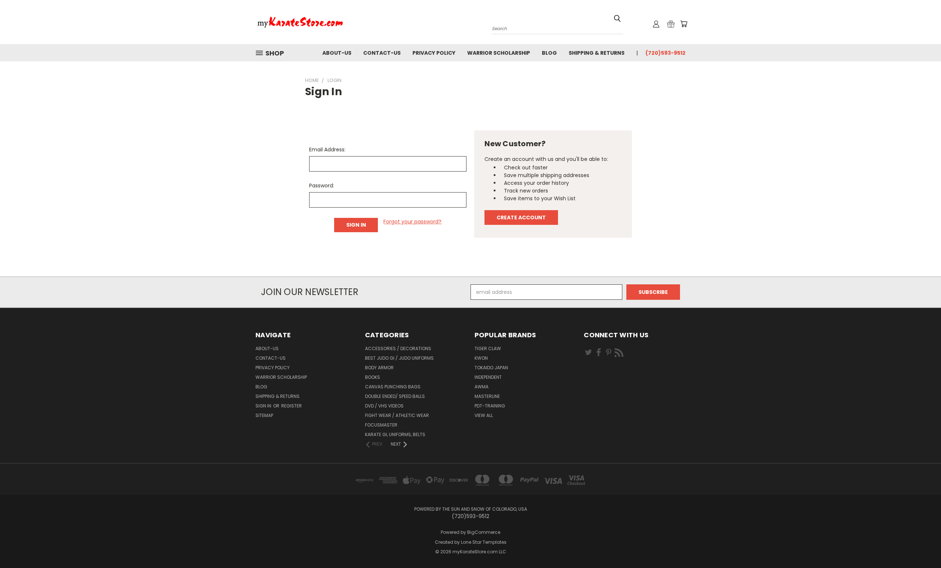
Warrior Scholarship (498, 53)
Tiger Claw (488, 348)
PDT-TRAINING (490, 406)
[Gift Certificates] (671, 24)
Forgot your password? (412, 221)
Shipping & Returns (597, 53)
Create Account (521, 217)
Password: (321, 185)
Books (372, 377)
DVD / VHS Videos (384, 406)
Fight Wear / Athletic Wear (397, 415)
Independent (488, 377)
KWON (481, 358)
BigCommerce (483, 532)
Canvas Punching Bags (393, 387)
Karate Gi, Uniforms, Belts (395, 434)
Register (291, 406)
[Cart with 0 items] (683, 24)
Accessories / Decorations (398, 348)
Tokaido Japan (491, 367)
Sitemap (264, 415)
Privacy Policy (433, 53)
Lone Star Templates (484, 542)
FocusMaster (381, 425)
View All (484, 415)
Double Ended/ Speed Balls (395, 396)
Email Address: (327, 149)
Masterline (487, 396)
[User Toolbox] (656, 24)
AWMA (482, 387)
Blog (549, 53)
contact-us (382, 53)
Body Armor (379, 367)
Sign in (263, 406)
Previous (922, 545)
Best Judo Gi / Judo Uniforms (399, 358)
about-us (336, 53)
